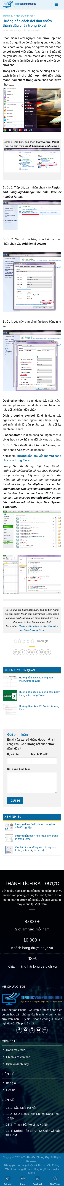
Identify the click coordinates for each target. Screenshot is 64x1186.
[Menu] (56, 4)
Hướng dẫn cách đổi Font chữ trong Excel (39, 708)
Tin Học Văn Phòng (24, 31)
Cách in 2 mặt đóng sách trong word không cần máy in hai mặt (36, 849)
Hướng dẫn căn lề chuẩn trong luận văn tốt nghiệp (35, 826)
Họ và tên (13, 754)
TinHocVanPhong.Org (36, 1157)
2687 (37, 31)
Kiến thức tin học (24, 15)
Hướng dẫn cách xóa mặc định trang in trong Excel (36, 837)
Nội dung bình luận (19, 768)
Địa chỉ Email (39, 754)
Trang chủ (8, 15)
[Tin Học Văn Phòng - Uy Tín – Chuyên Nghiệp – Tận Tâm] (24, 4)
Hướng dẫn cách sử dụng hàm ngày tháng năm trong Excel (39, 693)
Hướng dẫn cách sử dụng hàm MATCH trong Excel (36, 679)
